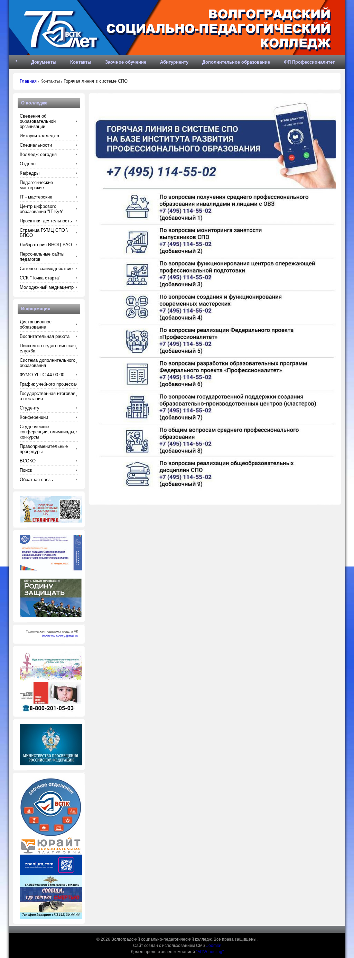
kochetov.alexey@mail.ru (60, 636)
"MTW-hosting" (210, 951)
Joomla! (213, 945)
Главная (28, 81)
